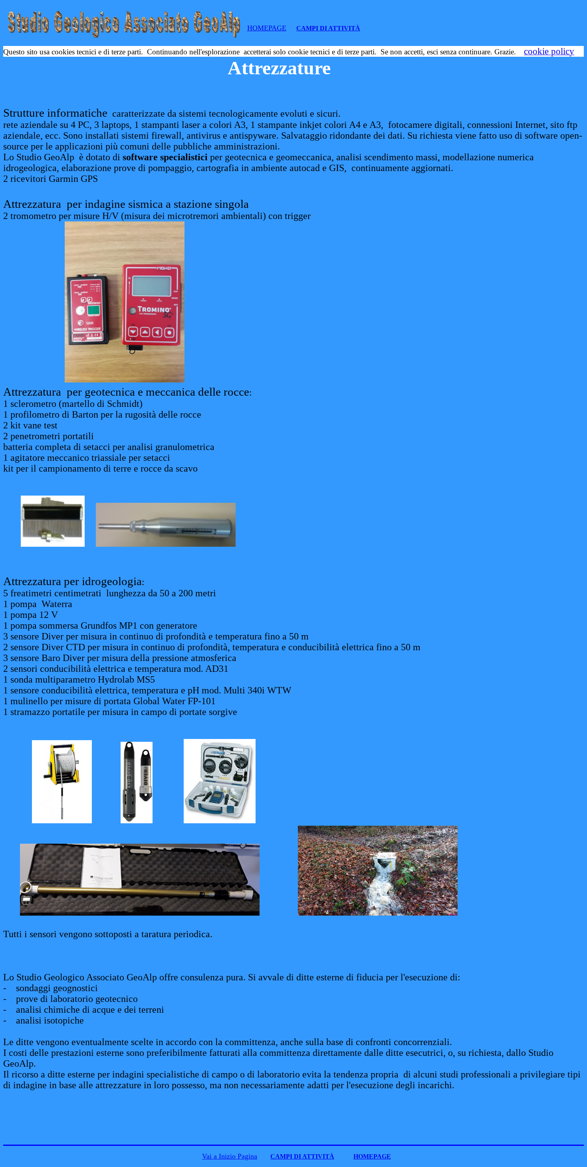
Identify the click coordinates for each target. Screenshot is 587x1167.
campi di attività (328, 28)
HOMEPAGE (266, 28)
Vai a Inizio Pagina (229, 1156)
